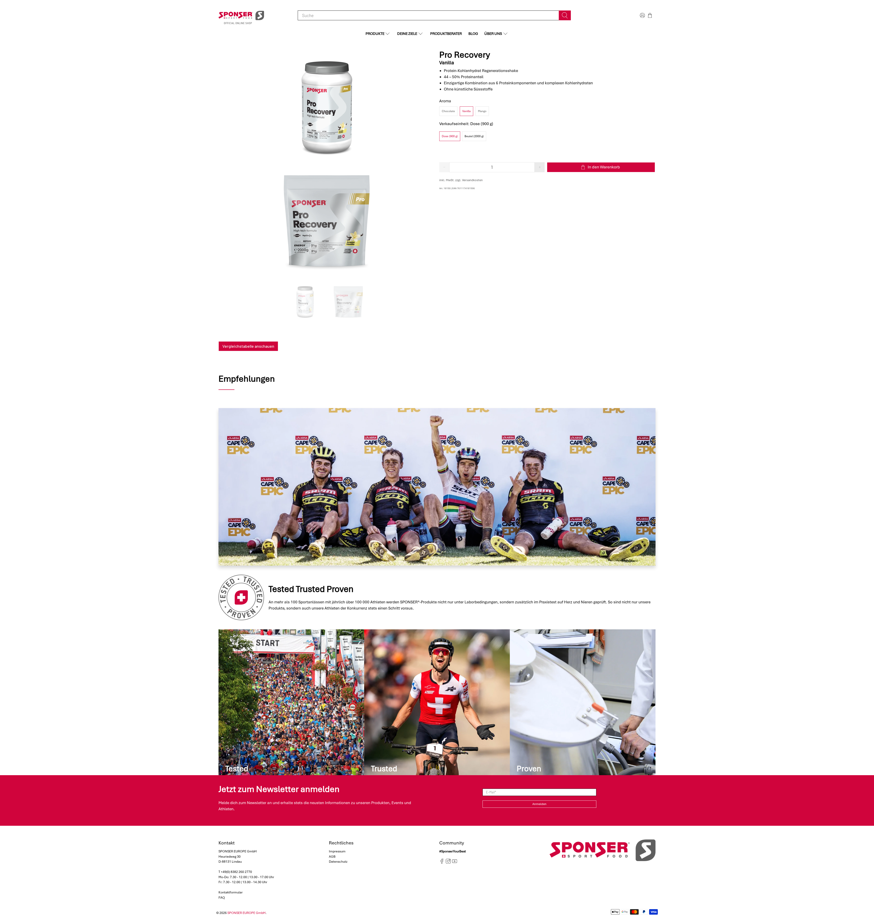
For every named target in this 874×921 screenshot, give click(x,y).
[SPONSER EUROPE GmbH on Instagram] (448, 862)
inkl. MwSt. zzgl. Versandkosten (461, 180)
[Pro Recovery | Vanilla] (326, 107)
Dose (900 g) (450, 136)
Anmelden (539, 804)
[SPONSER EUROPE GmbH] (241, 15)
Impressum (337, 851)
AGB (332, 856)
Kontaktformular (230, 892)
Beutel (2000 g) (474, 136)
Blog (473, 33)
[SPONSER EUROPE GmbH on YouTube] (454, 862)
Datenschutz (338, 861)
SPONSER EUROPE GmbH (246, 913)
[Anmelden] (642, 15)
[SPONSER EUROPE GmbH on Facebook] (442, 862)
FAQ (221, 897)
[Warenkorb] (650, 15)
